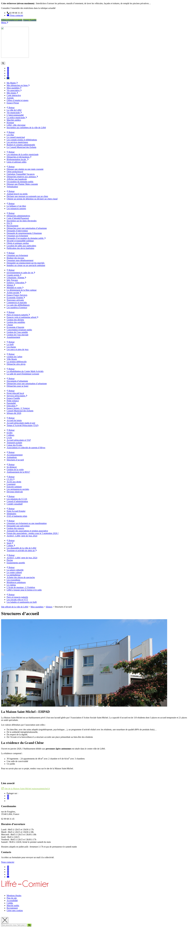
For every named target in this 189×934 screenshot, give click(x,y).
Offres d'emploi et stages (12, 20)
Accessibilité (12, 900)
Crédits (10, 903)
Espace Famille (29, 20)
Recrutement (12, 908)
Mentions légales (14, 895)
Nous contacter (7, 862)
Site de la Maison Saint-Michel (27, 788)
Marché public (13, 905)
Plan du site (12, 898)
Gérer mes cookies (15, 910)
